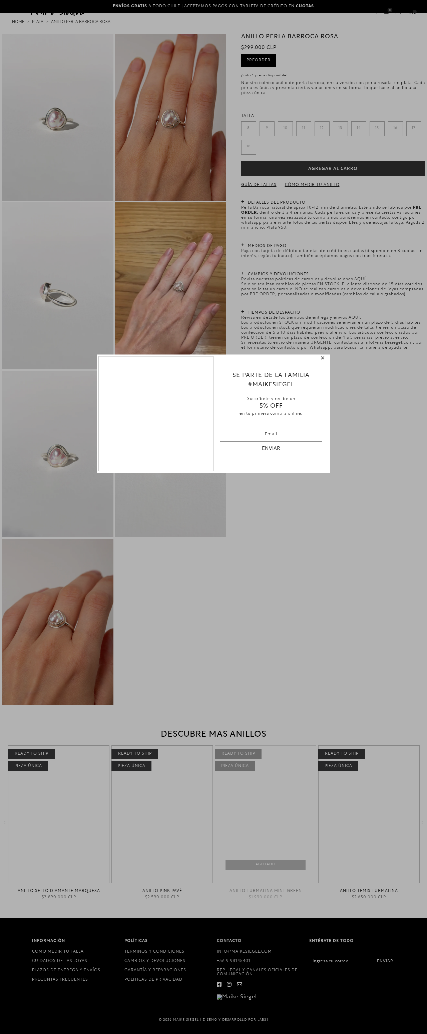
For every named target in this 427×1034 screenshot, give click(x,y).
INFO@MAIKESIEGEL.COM (244, 952)
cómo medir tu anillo (312, 185)
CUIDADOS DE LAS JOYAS (59, 961)
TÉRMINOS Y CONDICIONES (154, 952)
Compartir (259, 379)
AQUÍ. (360, 279)
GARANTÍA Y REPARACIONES (155, 970)
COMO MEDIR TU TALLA (58, 952)
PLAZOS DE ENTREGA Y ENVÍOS (66, 970)
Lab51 (263, 1020)
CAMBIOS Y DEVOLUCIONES (154, 961)
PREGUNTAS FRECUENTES (60, 980)
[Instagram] (229, 985)
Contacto (259, 366)
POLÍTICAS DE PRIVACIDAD (153, 980)
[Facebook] (219, 985)
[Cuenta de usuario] (398, 12)
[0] (386, 11)
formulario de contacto (271, 348)
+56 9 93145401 (234, 961)
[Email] (240, 985)
